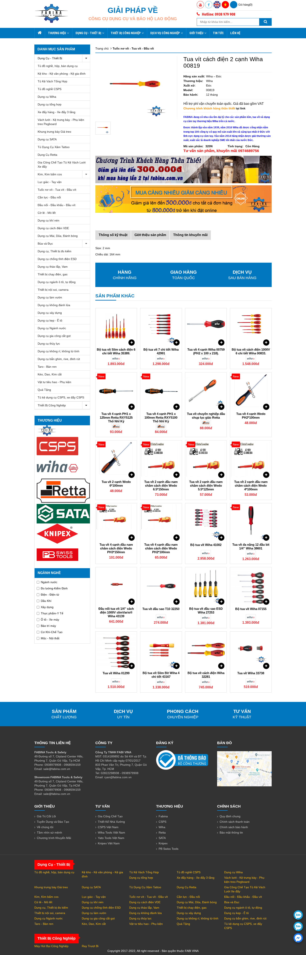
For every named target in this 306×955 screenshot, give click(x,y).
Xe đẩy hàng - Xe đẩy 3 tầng (56, 112)
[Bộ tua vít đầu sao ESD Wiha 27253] (206, 586)
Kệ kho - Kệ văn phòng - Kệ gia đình (62, 73)
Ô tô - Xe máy (50, 619)
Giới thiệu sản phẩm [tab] (150, 235)
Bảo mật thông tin (231, 832)
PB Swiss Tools (168, 848)
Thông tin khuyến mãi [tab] (190, 235)
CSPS (162, 821)
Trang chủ (102, 48)
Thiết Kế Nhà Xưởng (111, 821)
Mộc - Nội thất (50, 638)
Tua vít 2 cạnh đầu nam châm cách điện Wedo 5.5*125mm (206, 485)
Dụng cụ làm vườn (50, 297)
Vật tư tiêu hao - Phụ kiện (54, 382)
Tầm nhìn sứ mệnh (49, 832)
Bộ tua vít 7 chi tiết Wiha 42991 (161, 351)
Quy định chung (230, 816)
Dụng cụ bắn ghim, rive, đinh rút (59, 359)
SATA (162, 838)
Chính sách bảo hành (234, 827)
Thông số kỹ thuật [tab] (113, 235)
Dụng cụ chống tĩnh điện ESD (57, 259)
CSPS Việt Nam (108, 827)
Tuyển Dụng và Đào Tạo (53, 821)
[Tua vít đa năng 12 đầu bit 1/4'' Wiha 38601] (250, 522)
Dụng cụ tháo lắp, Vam (53, 266)
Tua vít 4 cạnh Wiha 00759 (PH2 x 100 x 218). (206, 351)
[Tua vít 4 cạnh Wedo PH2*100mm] (250, 391)
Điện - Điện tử (50, 594)
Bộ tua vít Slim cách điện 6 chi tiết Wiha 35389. (116, 351)
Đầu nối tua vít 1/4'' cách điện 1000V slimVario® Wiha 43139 (116, 612)
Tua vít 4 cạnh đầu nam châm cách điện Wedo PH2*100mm (161, 548)
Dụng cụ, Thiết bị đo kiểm (54, 251)
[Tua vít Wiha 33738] (250, 650)
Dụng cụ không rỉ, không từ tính (58, 351)
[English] (217, 4)
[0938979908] (298, 915)
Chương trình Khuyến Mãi (54, 838)
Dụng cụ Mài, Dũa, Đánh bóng (58, 236)
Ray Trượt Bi (90, 946)
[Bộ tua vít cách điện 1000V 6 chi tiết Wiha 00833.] (250, 327)
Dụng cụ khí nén (48, 220)
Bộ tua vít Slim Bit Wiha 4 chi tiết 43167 (161, 674)
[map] (244, 768)
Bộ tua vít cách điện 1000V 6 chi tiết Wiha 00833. (251, 351)
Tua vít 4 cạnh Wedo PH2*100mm (250, 415)
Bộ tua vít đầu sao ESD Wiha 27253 (206, 610)
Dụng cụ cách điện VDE (53, 228)
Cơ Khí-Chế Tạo (51, 632)
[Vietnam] (225, 4)
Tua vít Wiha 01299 (116, 673)
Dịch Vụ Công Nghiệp (165, 33)
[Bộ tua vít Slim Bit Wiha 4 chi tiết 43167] (161, 650)
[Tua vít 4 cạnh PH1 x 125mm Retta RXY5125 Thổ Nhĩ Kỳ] (116, 391)
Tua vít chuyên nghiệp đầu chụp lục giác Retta (206, 415)
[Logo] (51, 13)
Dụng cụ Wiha (47, 96)
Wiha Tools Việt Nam (111, 832)
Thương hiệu (57, 33)
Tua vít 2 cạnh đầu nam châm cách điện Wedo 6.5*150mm (161, 485)
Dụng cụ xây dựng (50, 312)
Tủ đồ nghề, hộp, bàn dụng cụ (58, 66)
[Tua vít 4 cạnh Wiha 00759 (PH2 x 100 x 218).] (206, 327)
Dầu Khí (46, 600)
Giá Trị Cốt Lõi (46, 816)
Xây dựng (47, 607)
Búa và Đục (45, 243)
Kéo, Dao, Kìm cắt (50, 374)
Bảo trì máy (48, 625)
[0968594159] (298, 926)
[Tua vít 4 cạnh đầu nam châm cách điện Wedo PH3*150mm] (116, 522)
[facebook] (298, 938)
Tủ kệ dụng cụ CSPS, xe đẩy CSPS (61, 397)
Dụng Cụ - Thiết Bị (88, 33)
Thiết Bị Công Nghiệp (126, 33)
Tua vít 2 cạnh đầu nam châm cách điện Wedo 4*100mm (250, 485)
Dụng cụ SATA (47, 139)
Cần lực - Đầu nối (49, 197)
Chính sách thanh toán (235, 821)
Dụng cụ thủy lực (49, 343)
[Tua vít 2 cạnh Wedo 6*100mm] (116, 459)
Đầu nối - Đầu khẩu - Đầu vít (56, 205)
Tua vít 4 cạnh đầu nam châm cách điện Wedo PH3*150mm (116, 548)
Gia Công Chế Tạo (110, 816)
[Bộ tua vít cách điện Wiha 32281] (206, 650)
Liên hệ (235, 33)
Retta (162, 832)
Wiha (162, 827)
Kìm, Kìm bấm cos (50, 174)
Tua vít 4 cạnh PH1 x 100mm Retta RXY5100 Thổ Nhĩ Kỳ (160, 417)
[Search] (265, 22)
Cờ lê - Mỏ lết (47, 212)
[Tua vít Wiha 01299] (116, 650)
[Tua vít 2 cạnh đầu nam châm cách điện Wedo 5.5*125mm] (206, 459)
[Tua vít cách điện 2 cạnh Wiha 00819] (103, 128)
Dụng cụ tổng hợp (49, 104)
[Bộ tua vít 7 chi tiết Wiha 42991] (161, 327)
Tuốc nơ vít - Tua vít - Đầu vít (57, 189)
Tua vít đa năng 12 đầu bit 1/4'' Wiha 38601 (250, 546)
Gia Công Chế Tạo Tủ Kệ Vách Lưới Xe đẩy (62, 164)
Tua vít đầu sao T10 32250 (160, 609)
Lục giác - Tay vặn (50, 182)
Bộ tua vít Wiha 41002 (205, 545)
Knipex (163, 843)
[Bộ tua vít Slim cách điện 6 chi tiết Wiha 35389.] (116, 327)
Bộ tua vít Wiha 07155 (250, 609)
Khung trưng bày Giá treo (54, 131)
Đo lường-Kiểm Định (54, 588)
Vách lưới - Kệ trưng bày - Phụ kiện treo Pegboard (61, 122)
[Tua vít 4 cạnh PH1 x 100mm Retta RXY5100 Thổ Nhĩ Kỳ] (161, 391)
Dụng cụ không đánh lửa (54, 305)
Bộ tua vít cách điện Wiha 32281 (206, 674)
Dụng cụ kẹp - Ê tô (50, 320)
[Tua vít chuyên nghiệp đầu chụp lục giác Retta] (206, 391)
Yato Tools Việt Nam (111, 838)
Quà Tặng (44, 389)
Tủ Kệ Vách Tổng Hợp (52, 81)
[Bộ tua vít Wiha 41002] (206, 522)
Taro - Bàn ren (47, 366)
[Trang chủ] (39, 33)
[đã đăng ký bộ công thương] (182, 759)
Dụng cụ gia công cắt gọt (54, 336)
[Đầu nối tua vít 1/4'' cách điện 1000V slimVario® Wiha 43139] (116, 586)
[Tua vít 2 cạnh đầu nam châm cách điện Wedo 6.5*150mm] (161, 459)
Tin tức (218, 33)
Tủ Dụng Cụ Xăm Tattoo (54, 147)
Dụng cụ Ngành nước (52, 328)
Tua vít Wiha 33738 (250, 673)
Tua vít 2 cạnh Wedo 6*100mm (116, 483)
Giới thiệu (196, 33)
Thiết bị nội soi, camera (53, 289)
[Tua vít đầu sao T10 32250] (161, 586)
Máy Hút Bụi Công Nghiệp (51, 946)
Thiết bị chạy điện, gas (52, 274)
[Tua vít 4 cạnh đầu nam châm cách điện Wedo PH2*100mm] (161, 522)
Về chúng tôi (45, 827)
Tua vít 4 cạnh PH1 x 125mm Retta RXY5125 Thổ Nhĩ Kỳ (116, 417)
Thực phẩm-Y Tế (52, 613)
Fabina (163, 816)
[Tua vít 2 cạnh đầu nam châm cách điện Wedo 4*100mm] (250, 459)
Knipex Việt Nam (109, 843)
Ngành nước (49, 582)
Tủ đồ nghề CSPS (49, 89)
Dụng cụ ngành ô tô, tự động (57, 282)
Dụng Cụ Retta (47, 154)
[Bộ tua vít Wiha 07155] (250, 586)
